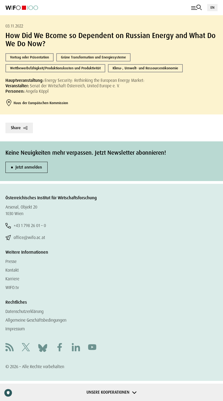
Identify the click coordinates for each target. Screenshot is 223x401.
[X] (26, 348)
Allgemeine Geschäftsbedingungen (35, 320)
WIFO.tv (12, 287)
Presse (11, 261)
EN (212, 7)
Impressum (15, 329)
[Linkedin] (76, 348)
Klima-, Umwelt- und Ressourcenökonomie (145, 68)
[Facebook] (59, 348)
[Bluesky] (42, 347)
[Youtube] (92, 348)
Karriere (12, 279)
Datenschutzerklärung (24, 311)
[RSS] (9, 348)
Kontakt (12, 270)
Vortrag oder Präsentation (29, 57)
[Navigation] (196, 8)
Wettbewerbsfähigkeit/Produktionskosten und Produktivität (55, 68)
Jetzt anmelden (29, 167)
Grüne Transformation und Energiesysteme (93, 57)
